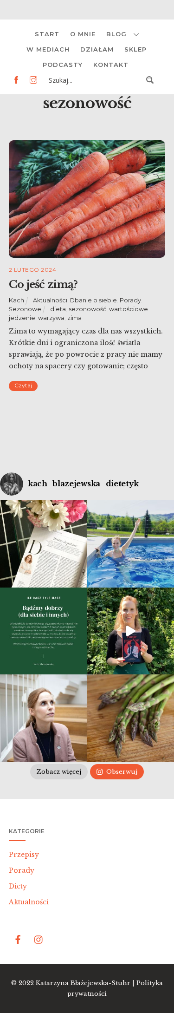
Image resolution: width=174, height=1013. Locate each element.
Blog (116, 34)
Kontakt (111, 64)
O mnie (83, 34)
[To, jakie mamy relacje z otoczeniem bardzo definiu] (43, 631)
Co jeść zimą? (43, 284)
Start (47, 34)
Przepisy (24, 854)
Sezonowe (25, 309)
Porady (130, 300)
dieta (58, 309)
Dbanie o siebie (93, 300)
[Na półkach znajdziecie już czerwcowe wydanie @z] (43, 544)
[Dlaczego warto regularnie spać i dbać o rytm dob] (43, 718)
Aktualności (50, 300)
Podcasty (63, 64)
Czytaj (23, 385)
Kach (16, 300)
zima (74, 317)
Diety (18, 886)
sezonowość (87, 309)
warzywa (51, 317)
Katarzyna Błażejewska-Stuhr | (86, 983)
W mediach (48, 49)
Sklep (135, 49)
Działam (97, 49)
